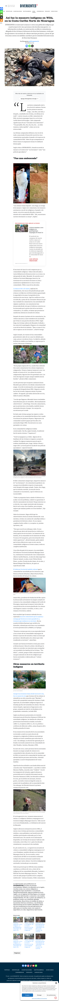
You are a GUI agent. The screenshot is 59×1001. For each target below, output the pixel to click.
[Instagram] (28, 966)
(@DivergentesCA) (34, 41)
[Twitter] (25, 966)
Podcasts (47, 11)
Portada (7, 969)
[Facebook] (1, 8)
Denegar (39, 995)
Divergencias (40, 11)
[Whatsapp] (1, 11)
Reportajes (9, 11)
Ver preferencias (51, 995)
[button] (56, 983)
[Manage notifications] (55, 998)
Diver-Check (34, 12)
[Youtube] (33, 966)
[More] (1, 20)
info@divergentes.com (47, 980)
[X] (1, 17)
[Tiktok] (31, 966)
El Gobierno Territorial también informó (25, 569)
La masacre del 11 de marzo (21, 289)
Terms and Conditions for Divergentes (39, 998)
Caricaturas (54, 11)
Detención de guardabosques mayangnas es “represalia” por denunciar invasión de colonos (40, 927)
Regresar (17, 953)
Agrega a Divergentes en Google (29, 98)
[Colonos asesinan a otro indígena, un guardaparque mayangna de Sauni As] (18, 919)
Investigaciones (17, 11)
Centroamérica (27, 11)
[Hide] (0, 23)
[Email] (1, 14)
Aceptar (27, 995)
